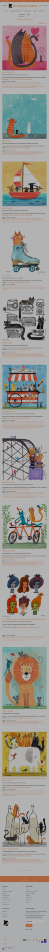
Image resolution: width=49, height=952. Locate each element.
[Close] (35, 460)
